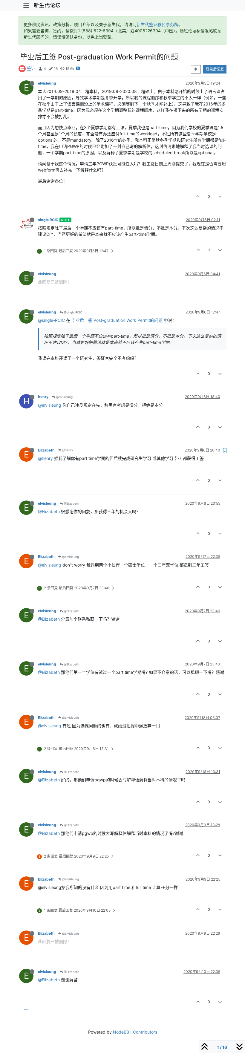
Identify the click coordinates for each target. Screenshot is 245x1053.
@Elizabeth (71, 503)
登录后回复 (215, 69)
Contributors (145, 1031)
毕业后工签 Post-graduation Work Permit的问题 (117, 320)
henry (43, 396)
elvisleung (47, 83)
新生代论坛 (47, 5)
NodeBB (121, 1031)
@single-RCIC (51, 320)
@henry (67, 450)
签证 (31, 68)
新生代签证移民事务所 (157, 24)
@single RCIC (72, 312)
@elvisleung (64, 397)
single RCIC (48, 220)
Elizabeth (46, 450)
